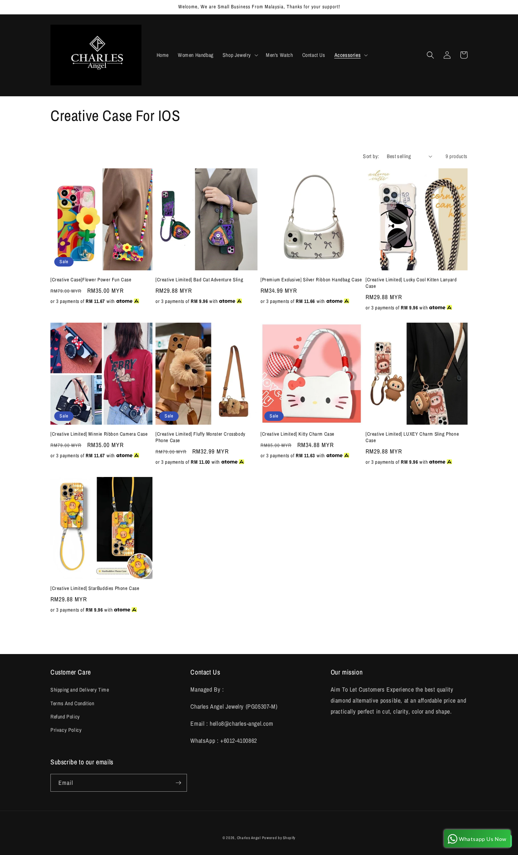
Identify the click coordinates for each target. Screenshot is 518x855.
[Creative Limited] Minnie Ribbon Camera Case (99, 434)
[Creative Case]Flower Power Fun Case (91, 280)
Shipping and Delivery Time (79, 689)
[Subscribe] (178, 783)
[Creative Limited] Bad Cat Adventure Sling (199, 280)
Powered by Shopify (278, 837)
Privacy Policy (66, 729)
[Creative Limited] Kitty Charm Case (297, 434)
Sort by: (371, 156)
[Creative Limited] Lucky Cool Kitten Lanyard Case (411, 283)
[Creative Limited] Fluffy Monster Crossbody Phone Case (200, 437)
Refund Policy (65, 716)
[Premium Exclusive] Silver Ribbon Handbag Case (311, 280)
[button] (239, 55)
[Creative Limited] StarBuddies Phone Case (95, 588)
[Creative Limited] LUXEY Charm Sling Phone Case (412, 437)
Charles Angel (249, 837)
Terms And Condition (72, 703)
